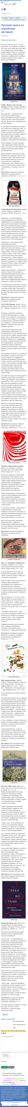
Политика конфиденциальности (14, 1102)
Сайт (14, 1027)
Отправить (4, 1067)
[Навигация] (2, 2)
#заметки (5, 1014)
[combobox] (9, 13)
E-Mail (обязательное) (19, 1024)
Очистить (11, 1067)
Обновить (4, 1061)
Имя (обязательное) (18, 1021)
